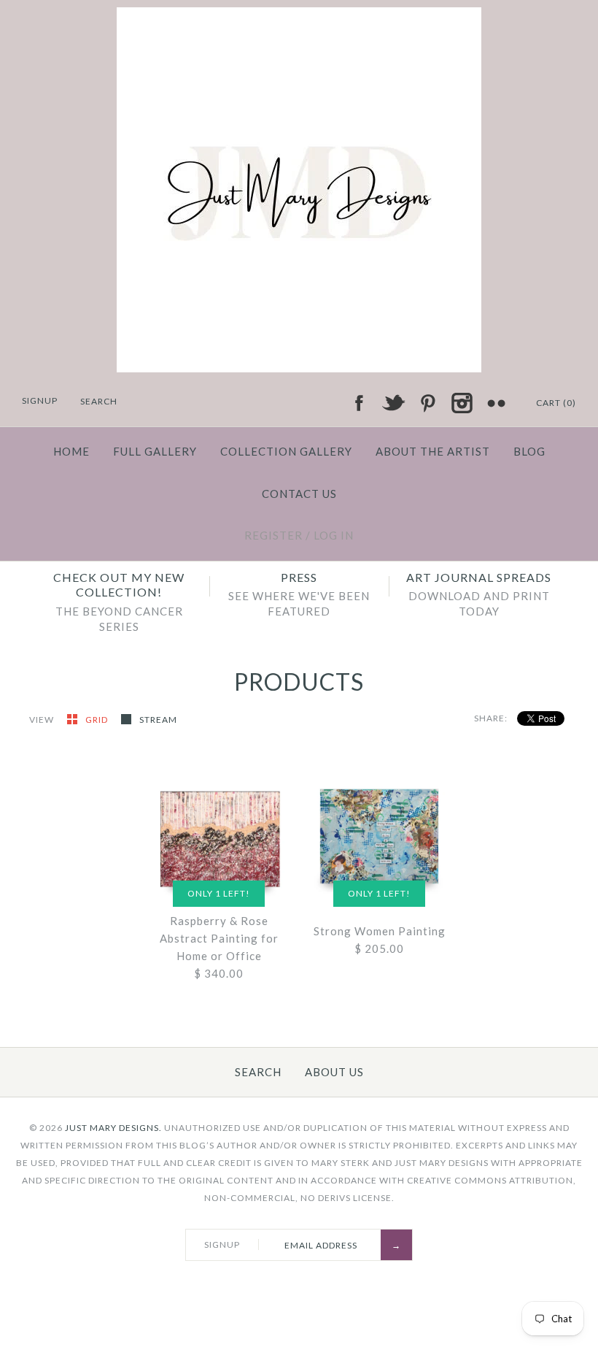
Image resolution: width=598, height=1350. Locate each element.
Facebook (359, 403)
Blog (529, 451)
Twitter (393, 403)
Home (71, 451)
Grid (97, 719)
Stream (158, 719)
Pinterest (427, 403)
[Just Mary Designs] (299, 16)
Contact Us (299, 493)
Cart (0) (556, 402)
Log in (334, 535)
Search (258, 1071)
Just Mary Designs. (113, 1127)
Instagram (462, 403)
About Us (334, 1071)
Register (273, 535)
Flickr (496, 403)
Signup (40, 400)
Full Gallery (155, 451)
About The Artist (433, 451)
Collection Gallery (286, 451)
